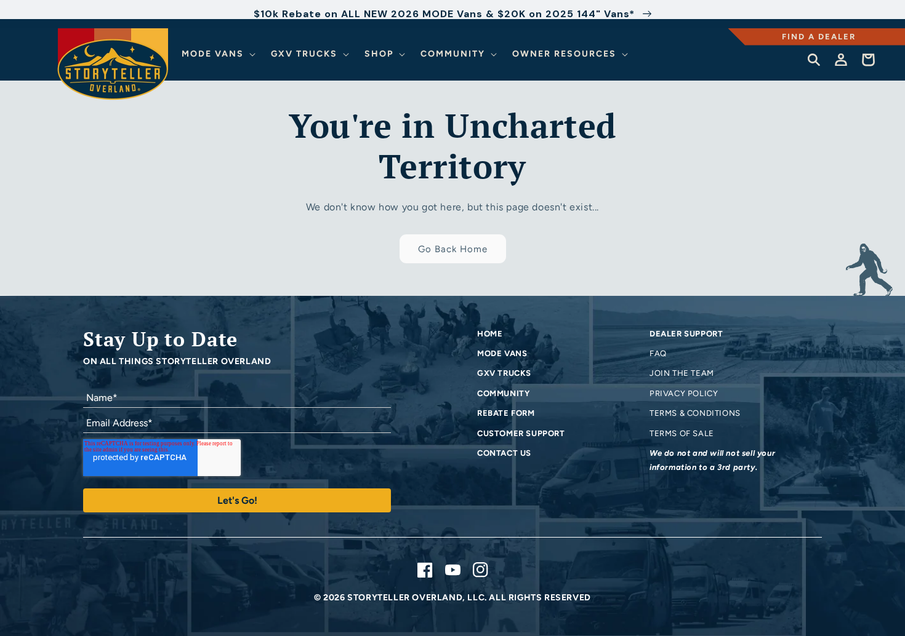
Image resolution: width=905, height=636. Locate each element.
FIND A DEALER (819, 36)
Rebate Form (506, 413)
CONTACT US (504, 453)
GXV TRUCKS (504, 373)
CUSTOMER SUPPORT (521, 433)
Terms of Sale (682, 433)
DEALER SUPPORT (686, 333)
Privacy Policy (684, 393)
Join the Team (682, 373)
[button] (220, 54)
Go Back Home (453, 249)
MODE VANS (502, 353)
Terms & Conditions (695, 413)
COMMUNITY (503, 393)
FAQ (658, 353)
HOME (489, 333)
